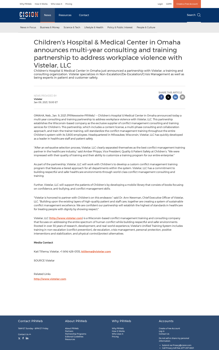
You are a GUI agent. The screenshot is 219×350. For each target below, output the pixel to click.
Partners (69, 331)
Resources (65, 15)
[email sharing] (182, 97)
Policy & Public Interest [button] (120, 27)
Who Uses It (56, 4)
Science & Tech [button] (72, 27)
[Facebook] (23, 338)
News (47, 15)
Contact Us (23, 334)
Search (191, 15)
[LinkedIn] (27, 338)
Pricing (68, 4)
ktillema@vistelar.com (96, 251)
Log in (161, 331)
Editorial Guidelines (74, 336)
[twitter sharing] (168, 97)
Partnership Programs (75, 334)
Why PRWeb (26, 4)
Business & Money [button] (49, 27)
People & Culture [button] (146, 27)
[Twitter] (19, 338)
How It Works (41, 4)
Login (160, 4)
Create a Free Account (187, 4)
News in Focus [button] (28, 27)
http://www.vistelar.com (66, 218)
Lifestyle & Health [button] (93, 27)
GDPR (169, 4)
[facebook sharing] (161, 97)
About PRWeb (72, 328)
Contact (84, 15)
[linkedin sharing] (175, 97)
